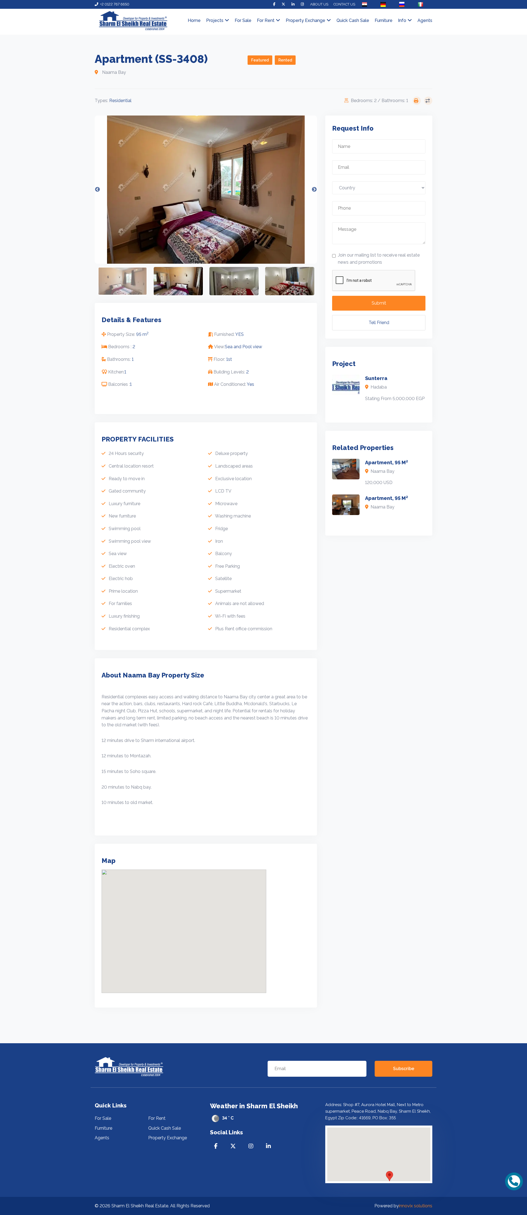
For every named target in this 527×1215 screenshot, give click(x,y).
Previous (97, 189)
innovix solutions (415, 1205)
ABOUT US (319, 4)
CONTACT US (344, 4)
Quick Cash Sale (353, 20)
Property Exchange (305, 20)
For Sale (243, 20)
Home (194, 20)
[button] (389, 1176)
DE (392, 4)
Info (402, 20)
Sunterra (376, 378)
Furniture (384, 20)
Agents (424, 20)
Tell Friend (379, 322)
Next (314, 189)
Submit (379, 303)
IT (428, 4)
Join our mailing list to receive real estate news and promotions (379, 258)
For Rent (157, 1118)
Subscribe (403, 1068)
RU (410, 4)
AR (373, 4)
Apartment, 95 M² (386, 462)
